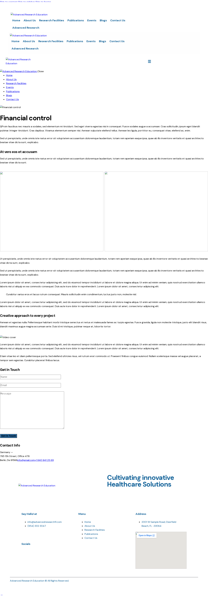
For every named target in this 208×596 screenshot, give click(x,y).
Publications (75, 20)
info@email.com (26, 460)
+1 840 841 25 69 (44, 460)
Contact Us (117, 20)
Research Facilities (51, 20)
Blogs (103, 20)
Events (91, 20)
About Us (30, 20)
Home (16, 20)
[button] (149, 61)
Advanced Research (25, 28)
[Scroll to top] (1, 594)
